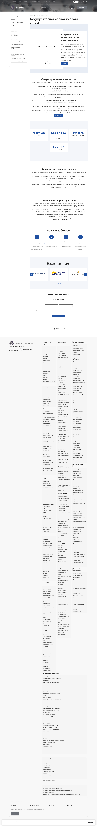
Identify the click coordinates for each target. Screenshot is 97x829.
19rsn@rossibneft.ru (36, 246)
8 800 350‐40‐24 (34, 249)
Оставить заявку (58, 115)
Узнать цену (64, 63)
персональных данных (76, 310)
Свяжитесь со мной (59, 316)
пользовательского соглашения (53, 310)
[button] (80, 2)
